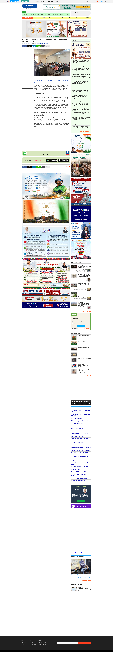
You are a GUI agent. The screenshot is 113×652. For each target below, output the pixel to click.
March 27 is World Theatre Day (84, 358)
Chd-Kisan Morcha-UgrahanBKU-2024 (79, 475)
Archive (42, 1)
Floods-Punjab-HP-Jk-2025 (78, 431)
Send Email (43, 46)
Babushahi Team (37, 1)
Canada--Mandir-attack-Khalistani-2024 (80, 459)
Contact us (57, 1)
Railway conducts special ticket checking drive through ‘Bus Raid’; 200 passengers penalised (80, 123)
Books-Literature (55, 14)
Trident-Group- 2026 (76, 418)
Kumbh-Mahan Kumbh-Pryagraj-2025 (81, 447)
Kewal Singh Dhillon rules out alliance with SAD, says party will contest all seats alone (81, 74)
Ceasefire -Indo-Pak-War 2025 (79, 442)
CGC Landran (74, 426)
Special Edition (76, 552)
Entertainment (47, 14)
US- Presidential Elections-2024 (79, 456)
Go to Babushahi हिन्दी (25, 1)
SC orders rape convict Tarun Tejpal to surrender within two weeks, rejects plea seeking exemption (80, 128)
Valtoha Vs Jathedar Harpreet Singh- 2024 (81, 463)
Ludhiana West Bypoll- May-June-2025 (80, 439)
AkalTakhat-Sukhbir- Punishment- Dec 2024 (80, 453)
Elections (33, 642)
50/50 (74, 323)
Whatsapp (38, 46)
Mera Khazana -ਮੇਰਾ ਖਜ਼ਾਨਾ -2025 (79, 433)
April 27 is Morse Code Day (83, 347)
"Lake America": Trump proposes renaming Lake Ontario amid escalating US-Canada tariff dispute (80, 100)
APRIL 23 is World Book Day (83, 353)
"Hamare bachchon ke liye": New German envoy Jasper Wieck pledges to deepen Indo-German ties (80, 104)
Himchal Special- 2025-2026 (78, 428)
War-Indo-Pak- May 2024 (77, 445)
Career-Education (40, 14)
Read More (81, 500)
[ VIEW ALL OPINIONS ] (86, 311)
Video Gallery (66, 12)
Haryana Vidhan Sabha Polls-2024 (80, 478)
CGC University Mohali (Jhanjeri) (79, 421)
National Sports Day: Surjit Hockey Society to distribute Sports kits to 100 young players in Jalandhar (81, 118)
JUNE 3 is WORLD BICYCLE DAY (84, 335)
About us (31, 1)
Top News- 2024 (75, 469)
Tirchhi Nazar (32, 14)
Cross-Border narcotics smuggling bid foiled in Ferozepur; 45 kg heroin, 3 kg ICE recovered (80, 109)
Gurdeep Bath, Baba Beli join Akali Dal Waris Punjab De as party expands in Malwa (81, 65)
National (47, 12)
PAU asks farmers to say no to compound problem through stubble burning (44, 40)
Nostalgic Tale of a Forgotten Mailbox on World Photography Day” (84, 371)
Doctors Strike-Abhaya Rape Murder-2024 (78, 481)
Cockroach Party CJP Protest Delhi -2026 (80, 411)
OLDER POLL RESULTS (86, 328)
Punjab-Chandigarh (31, 12)
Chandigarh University (77, 423)
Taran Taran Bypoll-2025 (77, 436)
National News (42, 640)
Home (24, 12)
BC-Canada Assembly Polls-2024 (79, 466)
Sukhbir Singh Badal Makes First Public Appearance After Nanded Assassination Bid (80, 87)
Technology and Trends (64, 14)
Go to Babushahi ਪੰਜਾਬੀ (15, 1)
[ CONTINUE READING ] (86, 580)
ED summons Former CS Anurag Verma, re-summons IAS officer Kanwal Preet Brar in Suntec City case (81, 69)
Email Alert (25, 14)
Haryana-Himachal (40, 12)
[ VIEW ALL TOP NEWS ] (85, 131)
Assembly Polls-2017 (50, 1)
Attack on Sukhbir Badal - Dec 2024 (80, 450)
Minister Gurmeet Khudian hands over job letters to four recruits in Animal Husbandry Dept (80, 114)
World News (52, 12)
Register (105, 1)
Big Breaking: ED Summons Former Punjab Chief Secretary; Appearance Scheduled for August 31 (81, 61)
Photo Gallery (59, 12)
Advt (45, 1)
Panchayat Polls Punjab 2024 (78, 471)
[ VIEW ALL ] (88, 375)
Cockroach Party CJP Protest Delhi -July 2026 (80, 415)
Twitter (29, 46)
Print (47, 46)
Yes (74, 321)
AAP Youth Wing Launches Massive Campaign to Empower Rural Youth (79, 96)
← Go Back (67, 46)
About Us (24, 642)
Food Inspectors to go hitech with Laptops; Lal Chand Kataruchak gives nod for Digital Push (46, 17)
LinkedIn (34, 46)
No (82, 321)
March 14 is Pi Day (81, 341)
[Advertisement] (27, 68)
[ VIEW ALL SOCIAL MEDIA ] (85, 593)
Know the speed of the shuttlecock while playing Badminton (83, 365)
